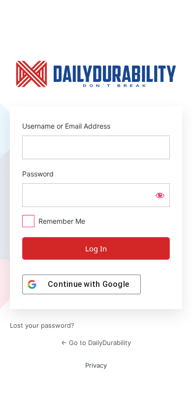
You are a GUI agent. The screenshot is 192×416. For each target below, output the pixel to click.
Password (38, 174)
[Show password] (160, 195)
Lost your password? (42, 325)
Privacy (96, 365)
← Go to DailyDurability (96, 343)
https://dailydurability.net (96, 74)
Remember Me (61, 221)
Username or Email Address (66, 126)
